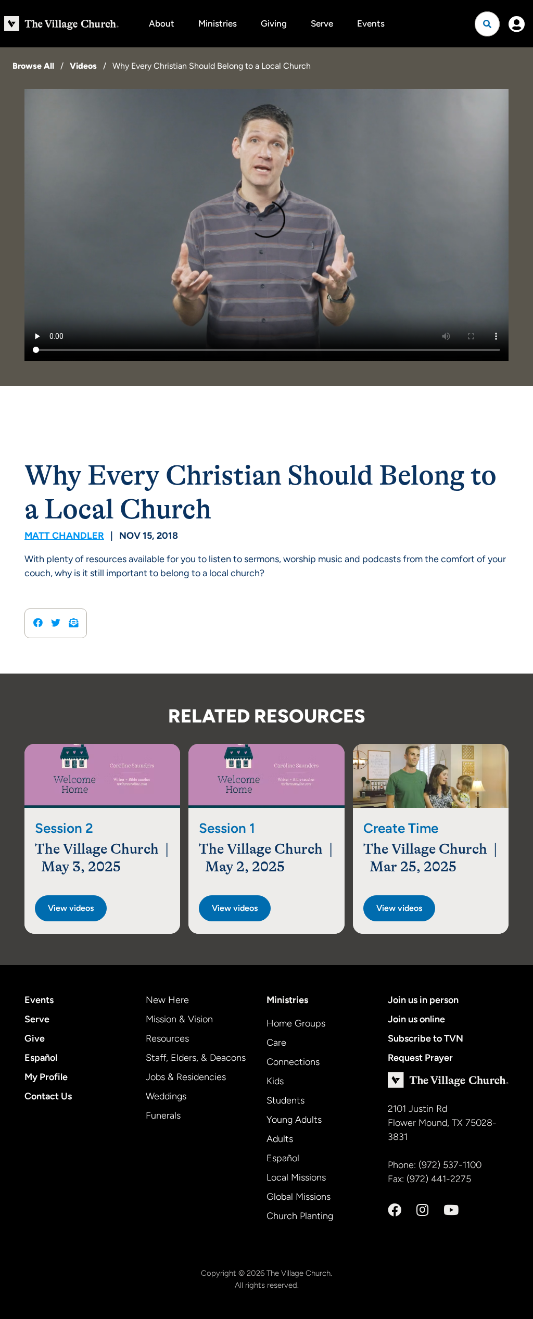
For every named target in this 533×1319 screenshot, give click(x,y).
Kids (275, 1081)
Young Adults (294, 1119)
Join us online (416, 1019)
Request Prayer (420, 1057)
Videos (83, 66)
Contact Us (48, 1096)
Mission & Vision (179, 1019)
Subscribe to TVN (425, 1038)
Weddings (166, 1096)
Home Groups (295, 1023)
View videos (71, 908)
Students (285, 1100)
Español (40, 1057)
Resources (167, 1038)
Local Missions (296, 1177)
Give (34, 1038)
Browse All (33, 66)
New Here (167, 1000)
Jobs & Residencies (186, 1077)
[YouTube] (451, 1210)
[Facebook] (395, 1210)
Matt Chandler (64, 535)
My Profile (46, 1077)
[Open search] (487, 23)
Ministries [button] (217, 23)
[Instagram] (422, 1210)
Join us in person (423, 1000)
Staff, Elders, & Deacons (196, 1057)
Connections (293, 1062)
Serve (322, 23)
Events (371, 23)
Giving (274, 23)
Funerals (163, 1115)
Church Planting (299, 1216)
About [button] (161, 23)
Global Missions (298, 1196)
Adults (279, 1139)
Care (276, 1042)
